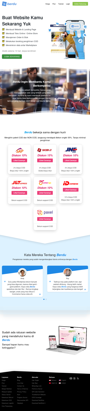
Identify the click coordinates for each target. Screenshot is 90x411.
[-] (71, 378)
